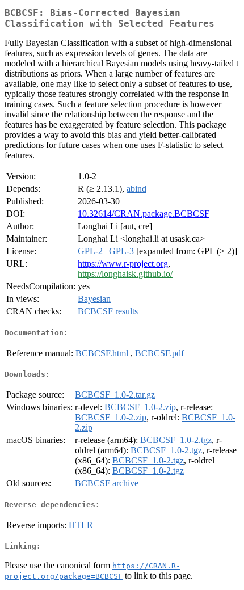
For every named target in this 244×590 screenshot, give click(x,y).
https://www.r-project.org (123, 263)
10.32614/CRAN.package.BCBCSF (143, 213)
